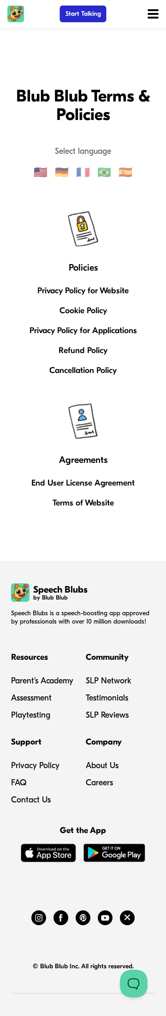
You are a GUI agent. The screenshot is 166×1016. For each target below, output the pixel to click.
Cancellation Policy (83, 370)
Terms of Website (83, 503)
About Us (102, 765)
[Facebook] (60, 916)
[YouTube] (105, 916)
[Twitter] (127, 916)
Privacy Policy (35, 765)
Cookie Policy (83, 311)
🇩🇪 (62, 172)
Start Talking (83, 14)
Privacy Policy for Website (83, 291)
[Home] (15, 14)
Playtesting (30, 715)
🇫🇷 (83, 172)
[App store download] (48, 855)
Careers (99, 783)
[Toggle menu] (153, 14)
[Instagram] (38, 916)
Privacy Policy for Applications (83, 330)
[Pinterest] (83, 916)
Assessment (31, 698)
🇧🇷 (104, 172)
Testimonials (107, 698)
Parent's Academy (42, 681)
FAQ (18, 783)
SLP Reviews (107, 715)
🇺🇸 (40, 172)
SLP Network (108, 681)
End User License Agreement (83, 483)
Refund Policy (83, 350)
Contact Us (31, 800)
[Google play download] (114, 855)
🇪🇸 (125, 172)
